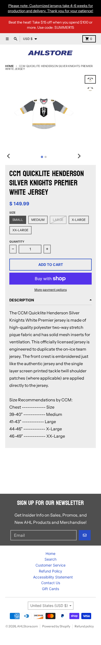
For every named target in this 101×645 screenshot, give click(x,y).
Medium (38, 220)
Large (58, 220)
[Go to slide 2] (46, 157)
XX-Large (20, 230)
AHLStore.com (27, 626)
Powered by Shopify (56, 626)
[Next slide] (79, 156)
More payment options (50, 290)
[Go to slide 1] (42, 157)
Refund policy (84, 626)
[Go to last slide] (8, 156)
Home (9, 66)
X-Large (79, 220)
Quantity (16, 241)
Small (17, 220)
